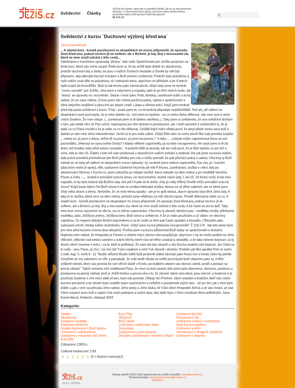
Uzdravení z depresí (190, 335)
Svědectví (70, 13)
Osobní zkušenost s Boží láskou (83, 328)
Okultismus (68, 317)
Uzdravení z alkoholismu (78, 332)
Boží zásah (126, 321)
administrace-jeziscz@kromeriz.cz (167, 377)
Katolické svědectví (74, 324)
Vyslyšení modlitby (74, 321)
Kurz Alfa (67, 339)
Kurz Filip (125, 314)
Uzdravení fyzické (189, 314)
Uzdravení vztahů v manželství (198, 321)
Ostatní (66, 314)
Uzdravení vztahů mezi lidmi (139, 324)
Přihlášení (157, 380)
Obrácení (125, 317)
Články (94, 13)
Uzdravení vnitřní (188, 328)
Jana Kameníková (73, 45)
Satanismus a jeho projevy (137, 332)
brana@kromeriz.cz (191, 374)
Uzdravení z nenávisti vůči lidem (84, 335)
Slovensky (126, 328)
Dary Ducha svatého (190, 324)
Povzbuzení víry (187, 317)
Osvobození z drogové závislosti (199, 332)
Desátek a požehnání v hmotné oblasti (146, 335)
